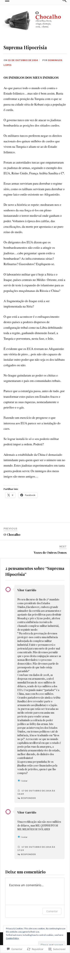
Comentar (52, 911)
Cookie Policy (12, 938)
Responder (28, 798)
